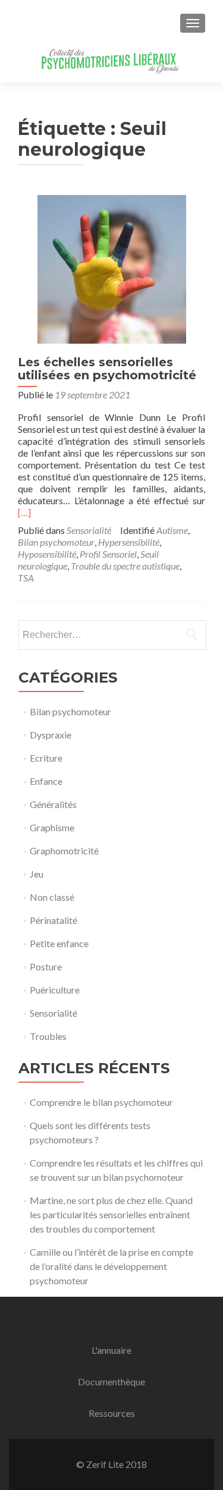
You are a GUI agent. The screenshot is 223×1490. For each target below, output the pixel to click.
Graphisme (52, 827)
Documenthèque (111, 1381)
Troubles (48, 1036)
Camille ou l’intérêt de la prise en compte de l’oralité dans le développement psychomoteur (111, 1266)
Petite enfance (59, 943)
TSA (26, 577)
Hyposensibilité (47, 553)
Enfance (46, 781)
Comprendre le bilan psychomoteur (101, 1102)
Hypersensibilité (128, 542)
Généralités (53, 804)
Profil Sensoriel (108, 553)
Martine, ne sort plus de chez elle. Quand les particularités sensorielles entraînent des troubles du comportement (111, 1214)
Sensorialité (89, 530)
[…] (24, 512)
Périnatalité (53, 920)
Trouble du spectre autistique (125, 565)
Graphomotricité (64, 850)
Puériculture (55, 989)
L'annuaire (111, 1350)
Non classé (52, 897)
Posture (46, 966)
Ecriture (46, 757)
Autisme (172, 530)
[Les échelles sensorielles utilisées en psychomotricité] (111, 268)
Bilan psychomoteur (56, 542)
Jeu (36, 873)
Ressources (112, 1413)
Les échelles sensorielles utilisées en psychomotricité (107, 368)
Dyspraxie (50, 734)
